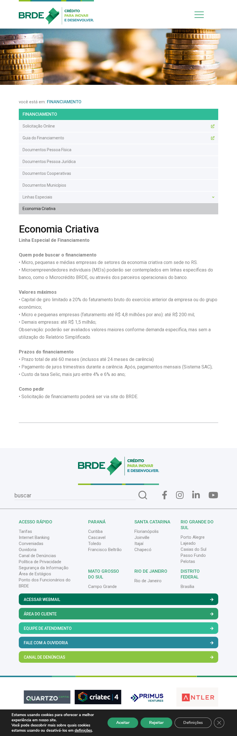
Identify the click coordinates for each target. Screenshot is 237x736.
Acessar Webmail (42, 599)
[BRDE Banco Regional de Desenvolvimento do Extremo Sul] (56, 12)
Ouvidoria (27, 549)
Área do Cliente (40, 614)
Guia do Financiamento (43, 138)
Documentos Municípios (44, 185)
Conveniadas (31, 543)
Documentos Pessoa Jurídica (49, 161)
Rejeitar (156, 722)
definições (83, 730)
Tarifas (25, 531)
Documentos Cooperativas (47, 173)
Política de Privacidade (40, 561)
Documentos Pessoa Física (47, 149)
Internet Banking (34, 537)
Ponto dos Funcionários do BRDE (45, 583)
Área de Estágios (35, 573)
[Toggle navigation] (205, 14)
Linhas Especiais (37, 197)
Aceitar (122, 722)
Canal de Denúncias (37, 555)
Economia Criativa (39, 208)
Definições (193, 722)
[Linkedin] (196, 495)
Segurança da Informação (43, 567)
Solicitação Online (39, 126)
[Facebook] (164, 495)
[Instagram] (180, 495)
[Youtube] (213, 495)
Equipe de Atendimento (48, 628)
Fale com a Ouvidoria (46, 643)
